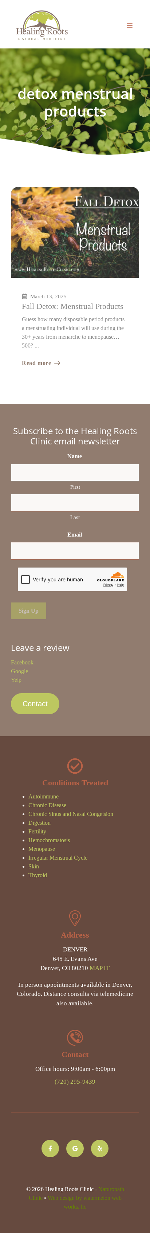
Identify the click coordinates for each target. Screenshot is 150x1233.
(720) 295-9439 (75, 1081)
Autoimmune (43, 796)
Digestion (39, 823)
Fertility (37, 831)
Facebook (22, 662)
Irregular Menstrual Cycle (57, 858)
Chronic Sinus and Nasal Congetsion (70, 814)
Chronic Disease (47, 805)
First (75, 487)
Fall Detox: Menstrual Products (72, 306)
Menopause (41, 849)
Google (19, 671)
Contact (35, 704)
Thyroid (37, 875)
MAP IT (100, 968)
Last (75, 517)
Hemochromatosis (49, 840)
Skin (33, 866)
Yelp (16, 680)
